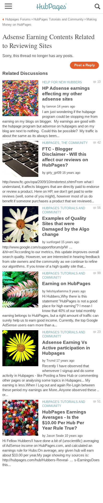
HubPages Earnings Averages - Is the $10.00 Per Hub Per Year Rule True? (64, 420)
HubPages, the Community (65, 143)
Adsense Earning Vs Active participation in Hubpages (66, 348)
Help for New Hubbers (62, 82)
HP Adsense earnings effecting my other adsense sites (66, 94)
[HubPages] (51, 7)
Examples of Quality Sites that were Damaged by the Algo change (65, 226)
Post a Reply (84, 65)
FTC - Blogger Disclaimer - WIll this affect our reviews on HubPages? (65, 157)
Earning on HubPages (66, 283)
